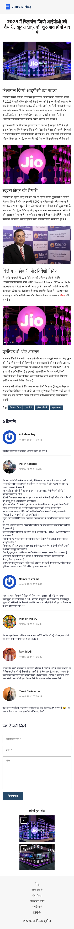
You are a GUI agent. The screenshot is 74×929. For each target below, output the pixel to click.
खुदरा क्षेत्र (56, 407)
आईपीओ (28, 407)
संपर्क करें (37, 907)
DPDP (37, 912)
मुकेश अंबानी (42, 407)
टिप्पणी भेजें (13, 795)
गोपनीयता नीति (37, 901)
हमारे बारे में (37, 890)
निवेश (62, 295)
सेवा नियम (37, 895)
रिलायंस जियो (15, 407)
